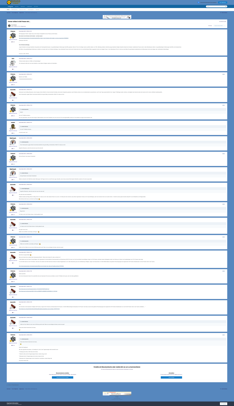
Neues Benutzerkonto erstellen (63, 377)
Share (210, 25)
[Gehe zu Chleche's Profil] (9, 25)
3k (13, 69)
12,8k (13, 41)
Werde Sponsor (14, 9)
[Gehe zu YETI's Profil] (13, 63)
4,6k (13, 133)
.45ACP (13, 122)
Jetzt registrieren (222, 2)
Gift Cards (36, 6)
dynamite (12, 89)
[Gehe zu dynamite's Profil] (13, 94)
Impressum (23, 6)
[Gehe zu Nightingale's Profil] (13, 142)
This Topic (221, 6)
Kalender (37, 9)
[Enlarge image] (39, 198)
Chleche (15, 24)
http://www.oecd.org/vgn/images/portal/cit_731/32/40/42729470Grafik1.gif (34, 288)
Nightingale (13, 138)
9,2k (13, 148)
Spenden (17, 6)
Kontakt (117, 396)
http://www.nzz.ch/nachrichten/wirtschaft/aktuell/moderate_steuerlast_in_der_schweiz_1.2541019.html (39, 308)
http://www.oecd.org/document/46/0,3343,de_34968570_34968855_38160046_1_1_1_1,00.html (38, 291)
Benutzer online (23, 9)
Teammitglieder (31, 9)
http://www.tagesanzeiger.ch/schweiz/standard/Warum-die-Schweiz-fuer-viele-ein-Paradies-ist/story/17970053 (41, 266)
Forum (8, 9)
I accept (224, 403)
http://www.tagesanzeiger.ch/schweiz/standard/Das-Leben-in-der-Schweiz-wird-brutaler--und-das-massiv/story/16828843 (43, 38)
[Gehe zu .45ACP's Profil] (13, 127)
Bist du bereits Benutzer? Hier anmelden (208, 2)
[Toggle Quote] (20, 109)
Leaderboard (29, 6)
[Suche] (226, 6)
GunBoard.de (10, 6)
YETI (13, 58)
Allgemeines (23, 26)
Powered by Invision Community (117, 399)
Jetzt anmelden (171, 377)
